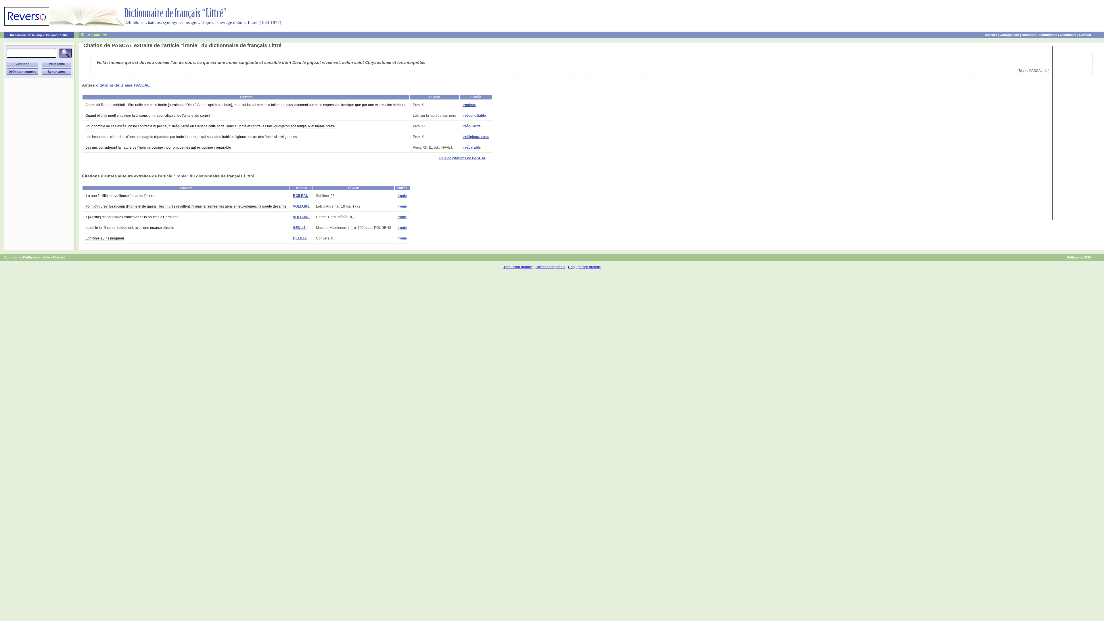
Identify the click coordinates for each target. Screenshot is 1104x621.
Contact (1085, 35)
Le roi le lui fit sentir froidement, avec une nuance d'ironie (129, 228)
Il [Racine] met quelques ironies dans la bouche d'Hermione (132, 217)
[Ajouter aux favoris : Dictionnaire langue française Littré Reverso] (89, 35)
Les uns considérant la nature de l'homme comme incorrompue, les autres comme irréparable (158, 147)
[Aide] (82, 35)
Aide (46, 257)
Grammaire (1068, 35)
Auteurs (991, 35)
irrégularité (472, 126)
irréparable (472, 147)
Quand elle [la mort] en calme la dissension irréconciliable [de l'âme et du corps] (147, 116)
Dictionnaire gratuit (550, 267)
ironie (402, 196)
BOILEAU (300, 196)
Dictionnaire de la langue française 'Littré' (39, 35)
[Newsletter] (97, 35)
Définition (1029, 35)
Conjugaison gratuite (584, 267)
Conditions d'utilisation (22, 257)
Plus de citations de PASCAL (462, 158)
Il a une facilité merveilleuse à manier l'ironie (120, 196)
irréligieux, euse (476, 137)
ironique (469, 105)
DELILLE (300, 238)
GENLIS (299, 228)
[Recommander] (104, 35)
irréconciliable (474, 116)
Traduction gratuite (518, 267)
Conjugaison (1009, 35)
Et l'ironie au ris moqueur (104, 238)
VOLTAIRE (301, 206)
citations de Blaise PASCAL (123, 85)
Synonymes (1048, 35)
